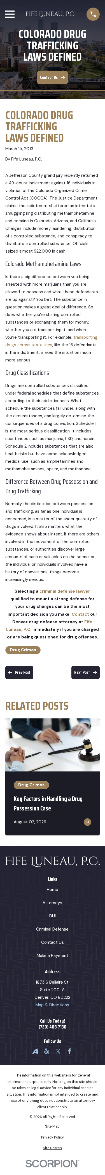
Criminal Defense (52, 929)
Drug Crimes (23, 650)
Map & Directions (52, 1005)
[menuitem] (52, 1126)
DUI (52, 916)
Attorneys (52, 903)
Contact (80, 614)
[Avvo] (35, 1051)
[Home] (51, 14)
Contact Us (52, 942)
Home (52, 889)
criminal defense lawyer (64, 591)
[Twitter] (58, 1051)
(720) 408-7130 (52, 1027)
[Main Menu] (10, 14)
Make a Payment (52, 955)
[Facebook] (70, 1051)
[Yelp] (47, 1051)
